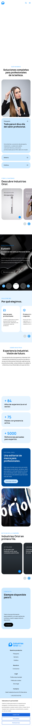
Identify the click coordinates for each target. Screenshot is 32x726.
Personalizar (16, 718)
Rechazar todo (16, 722)
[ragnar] (23, 286)
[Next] (29, 223)
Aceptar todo (16, 714)
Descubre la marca (8, 272)
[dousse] (9, 286)
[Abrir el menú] (30, 3)
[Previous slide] (3, 286)
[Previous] (24, 223)
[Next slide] (28, 286)
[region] (16, 712)
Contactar (8, 625)
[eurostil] (16, 286)
